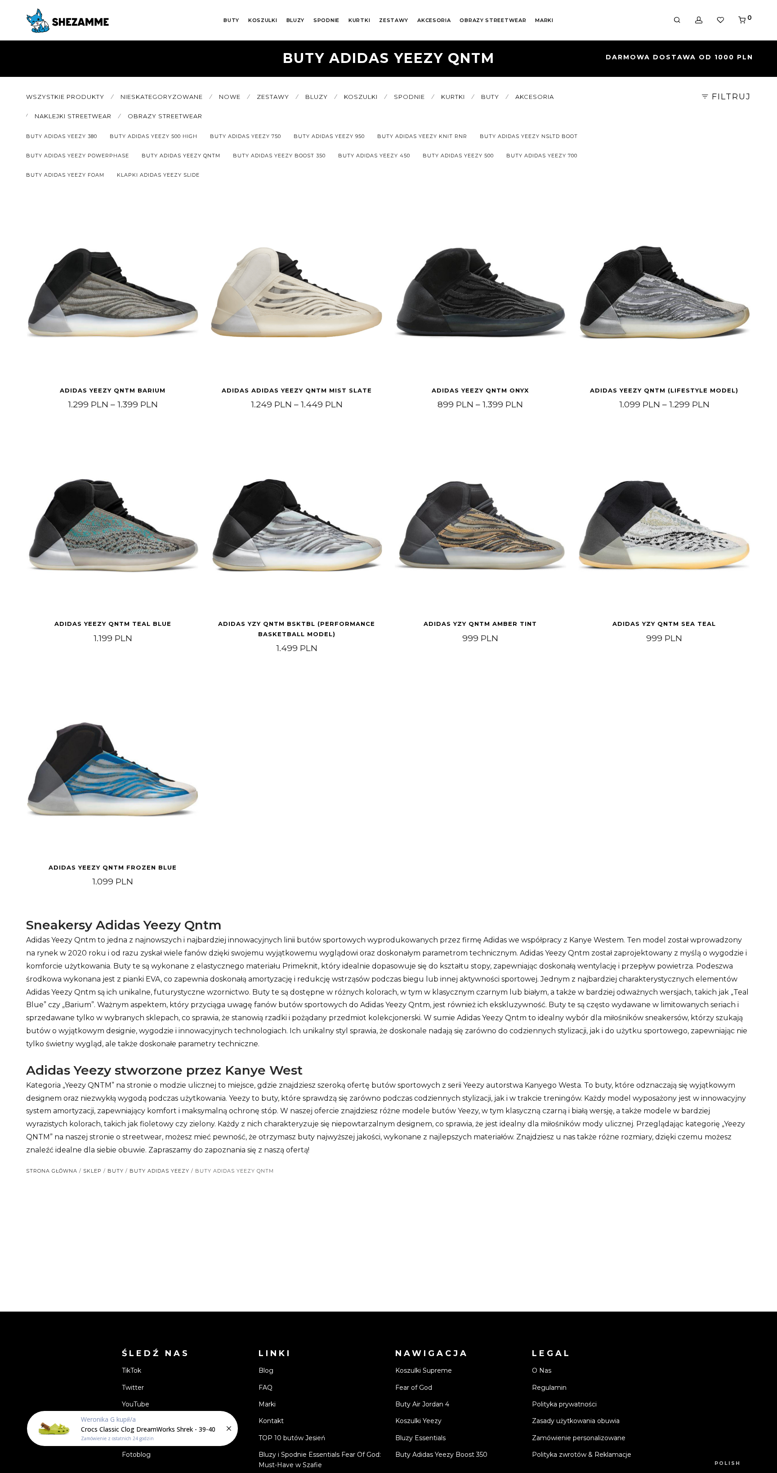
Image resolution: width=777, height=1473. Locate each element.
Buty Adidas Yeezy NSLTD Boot (529, 136)
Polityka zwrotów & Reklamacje (581, 1455)
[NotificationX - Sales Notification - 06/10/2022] (132, 1428)
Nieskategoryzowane (162, 96)
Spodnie (326, 20)
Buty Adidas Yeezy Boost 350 (279, 155)
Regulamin (549, 1388)
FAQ (265, 1388)
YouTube (135, 1404)
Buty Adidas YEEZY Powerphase (77, 155)
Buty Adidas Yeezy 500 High (153, 136)
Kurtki (359, 20)
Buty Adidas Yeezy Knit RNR (422, 136)
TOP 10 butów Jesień (292, 1438)
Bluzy (295, 20)
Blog (266, 1370)
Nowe (230, 96)
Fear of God (413, 1388)
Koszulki (262, 20)
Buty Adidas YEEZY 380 (61, 136)
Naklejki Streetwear (73, 116)
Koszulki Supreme (423, 1370)
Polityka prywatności (564, 1404)
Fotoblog (136, 1455)
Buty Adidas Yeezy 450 (374, 155)
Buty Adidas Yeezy (159, 1171)
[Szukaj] (677, 20)
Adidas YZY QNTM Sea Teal (664, 623)
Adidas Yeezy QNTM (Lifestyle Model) (664, 390)
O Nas (541, 1370)
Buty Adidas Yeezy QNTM (181, 155)
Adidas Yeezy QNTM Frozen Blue (113, 867)
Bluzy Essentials (420, 1438)
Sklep (92, 1171)
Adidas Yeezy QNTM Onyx (480, 390)
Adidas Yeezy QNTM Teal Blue (112, 623)
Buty (231, 20)
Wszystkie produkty (65, 96)
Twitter (133, 1388)
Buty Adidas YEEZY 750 (245, 136)
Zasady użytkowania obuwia (576, 1421)
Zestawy (393, 20)
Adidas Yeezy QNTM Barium (112, 390)
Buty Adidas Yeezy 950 (329, 136)
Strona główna (51, 1171)
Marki (544, 20)
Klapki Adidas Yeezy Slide (158, 175)
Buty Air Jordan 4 (422, 1404)
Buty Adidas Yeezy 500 (458, 155)
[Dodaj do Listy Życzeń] (188, 217)
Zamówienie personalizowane (578, 1438)
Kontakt (271, 1421)
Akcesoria (434, 20)
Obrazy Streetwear (493, 20)
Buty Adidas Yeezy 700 (541, 155)
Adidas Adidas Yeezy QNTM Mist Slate (297, 390)
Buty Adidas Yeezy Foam (65, 175)
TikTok (131, 1370)
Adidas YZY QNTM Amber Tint (480, 623)
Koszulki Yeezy (418, 1421)
